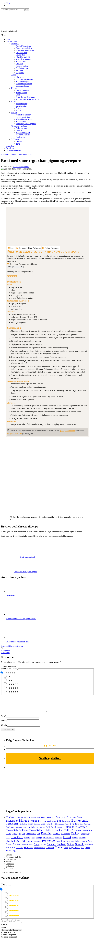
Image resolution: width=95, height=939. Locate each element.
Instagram (10, 866)
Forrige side (5, 650)
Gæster (82, 826)
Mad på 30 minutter (23, 59)
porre (72, 841)
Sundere (10, 847)
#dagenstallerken (14, 433)
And (38, 817)
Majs (33, 837)
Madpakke (27, 838)
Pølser (78, 841)
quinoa (84, 841)
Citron (30, 824)
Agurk (20, 817)
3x (22, 267)
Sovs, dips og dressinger (25, 97)
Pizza (68, 841)
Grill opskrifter (21, 53)
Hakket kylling (36, 830)
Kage (18, 144)
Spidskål (61, 844)
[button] (8, 276)
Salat (18, 95)
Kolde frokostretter (23, 115)
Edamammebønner (62, 824)
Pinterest (9, 868)
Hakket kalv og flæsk (17, 830)
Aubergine (61, 817)
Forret (13, 101)
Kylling (75, 833)
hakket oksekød (54, 830)
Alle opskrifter (11, 41)
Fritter (24, 827)
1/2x (9, 267)
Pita (63, 841)
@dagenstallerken (67, 431)
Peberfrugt (48, 840)
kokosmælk (65, 834)
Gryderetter (20, 55)
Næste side (5, 653)
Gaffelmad (32, 827)
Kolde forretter (21, 104)
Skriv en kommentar (21, 167)
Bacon (79, 817)
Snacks (18, 108)
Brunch (19, 130)
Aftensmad (15, 44)
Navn (3, 716)
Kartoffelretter (21, 93)
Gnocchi (42, 827)
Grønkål (60, 827)
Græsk (53, 827)
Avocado (71, 817)
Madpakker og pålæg (24, 119)
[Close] (2, 883)
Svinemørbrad (39, 848)
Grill (48, 827)
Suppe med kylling (23, 81)
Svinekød (28, 847)
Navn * (4, 925)
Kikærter (56, 833)
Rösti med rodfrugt (27, 557)
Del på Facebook (51, 248)
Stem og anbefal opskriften (11, 930)
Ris (14, 844)
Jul (38, 833)
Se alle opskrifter (50, 758)
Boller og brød (21, 128)
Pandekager (20, 137)
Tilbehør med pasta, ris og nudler (28, 99)
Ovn (23, 840)
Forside (9, 855)
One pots (19, 64)
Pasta (30, 840)
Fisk (77, 824)
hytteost (14, 834)
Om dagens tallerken (14, 150)
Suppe (13, 75)
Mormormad (48, 837)
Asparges (50, 817)
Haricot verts (87, 830)
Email (4, 721)
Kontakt (9, 861)
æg (14, 850)
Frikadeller (19, 827)
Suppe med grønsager (24, 79)
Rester (9, 844)
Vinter (82, 848)
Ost (17, 840)
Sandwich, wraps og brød (26, 124)
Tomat (59, 847)
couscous (37, 824)
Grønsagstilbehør (22, 90)
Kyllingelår (85, 833)
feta (72, 824)
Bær (59, 820)
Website (4, 725)
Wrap (87, 848)
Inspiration (10, 146)
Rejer (90, 841)
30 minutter (11, 817)
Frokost (14, 113)
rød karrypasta (22, 844)
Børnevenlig (79, 820)
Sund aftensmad (22, 68)
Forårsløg (10, 827)
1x (14, 267)
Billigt (23, 820)
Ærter (8, 850)
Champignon (12, 823)
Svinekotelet (19, 848)
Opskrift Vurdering (8, 666)
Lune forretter (21, 106)
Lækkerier (15, 139)
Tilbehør (14, 88)
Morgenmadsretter (23, 135)
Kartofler (4, 646)
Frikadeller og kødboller (25, 50)
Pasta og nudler (22, 66)
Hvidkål (8, 834)
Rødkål (31, 844)
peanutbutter (37, 841)
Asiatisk (43, 817)
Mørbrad (58, 838)
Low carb (17, 837)
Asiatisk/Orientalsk (23, 46)
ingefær (22, 833)
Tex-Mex (19, 70)
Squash (79, 844)
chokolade (23, 824)
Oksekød (10, 841)
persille (58, 841)
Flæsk (81, 824)
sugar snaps (89, 844)
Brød (49, 821)
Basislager (10, 148)
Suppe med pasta (22, 86)
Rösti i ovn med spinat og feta (25, 572)
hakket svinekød (73, 830)
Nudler (75, 837)
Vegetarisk (20, 73)
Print (12, 248)
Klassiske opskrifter (23, 57)
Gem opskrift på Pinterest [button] (29, 248)
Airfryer (27, 817)
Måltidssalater (21, 61)
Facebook (10, 864)
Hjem (8, 3)
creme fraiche (47, 824)
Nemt (67, 837)
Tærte (66, 848)
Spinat (70, 844)
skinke (43, 844)
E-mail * (4, 927)
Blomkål (32, 820)
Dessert (19, 141)
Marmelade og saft (23, 132)
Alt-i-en (33, 817)
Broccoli (42, 821)
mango (39, 838)
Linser (8, 837)
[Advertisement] (50, 788)
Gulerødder (70, 826)
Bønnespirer (66, 821)
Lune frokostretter (23, 117)
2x (18, 267)
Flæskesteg (87, 824)
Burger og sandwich (24, 48)
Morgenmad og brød (19, 126)
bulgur (54, 821)
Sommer (51, 844)
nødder (82, 837)
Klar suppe (20, 77)
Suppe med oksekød (24, 84)
